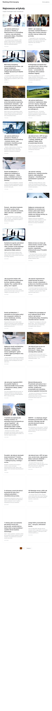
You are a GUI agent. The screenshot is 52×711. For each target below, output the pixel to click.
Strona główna (45, 2)
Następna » (29, 548)
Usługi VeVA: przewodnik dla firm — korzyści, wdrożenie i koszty (37, 524)
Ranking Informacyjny (11, 2)
